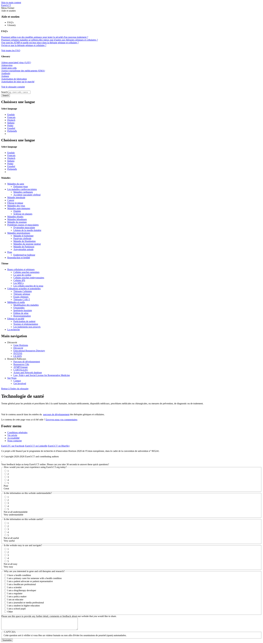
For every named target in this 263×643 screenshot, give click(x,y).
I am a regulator (14, 593)
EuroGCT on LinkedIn (36, 446)
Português (12, 131)
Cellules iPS (19, 280)
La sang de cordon (22, 275)
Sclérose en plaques (22, 214)
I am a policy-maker (16, 596)
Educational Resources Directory (29, 350)
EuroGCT (6, 5)
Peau (9, 252)
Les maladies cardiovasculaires (22, 189)
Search (4, 92)
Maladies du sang (15, 183)
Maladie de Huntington (24, 241)
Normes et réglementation (25, 324)
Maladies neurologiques (18, 233)
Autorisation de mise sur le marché (17, 81)
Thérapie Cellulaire (22, 291)
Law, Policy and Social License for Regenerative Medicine (41, 375)
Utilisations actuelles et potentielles (24, 288)
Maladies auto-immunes (18, 208)
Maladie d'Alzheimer (23, 235)
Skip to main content (11, 2)
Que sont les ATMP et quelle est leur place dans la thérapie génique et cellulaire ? (40, 42)
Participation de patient (24, 321)
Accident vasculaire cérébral (26, 194)
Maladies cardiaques (23, 192)
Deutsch (11, 120)
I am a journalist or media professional (25, 602)
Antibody (5, 73)
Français (11, 117)
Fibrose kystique (15, 203)
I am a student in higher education (23, 605)
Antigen (5, 76)
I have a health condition (19, 575)
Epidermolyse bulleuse (24, 255)
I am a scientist (14, 587)
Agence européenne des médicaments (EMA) (23, 70)
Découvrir (18, 348)
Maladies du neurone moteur (27, 244)
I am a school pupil (16, 608)
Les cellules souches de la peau (28, 286)
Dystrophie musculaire (24, 227)
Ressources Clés (21, 364)
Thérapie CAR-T (21, 299)
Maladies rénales (15, 216)
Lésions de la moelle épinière (27, 230)
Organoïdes (19, 307)
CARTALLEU (20, 369)
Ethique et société (15, 318)
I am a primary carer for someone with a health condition (34, 578)
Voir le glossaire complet (13, 86)
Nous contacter (14, 440)
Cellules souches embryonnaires (28, 277)
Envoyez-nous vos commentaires (61, 419)
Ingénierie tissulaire (22, 310)
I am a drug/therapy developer (21, 590)
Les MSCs (18, 283)
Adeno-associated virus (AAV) (16, 62)
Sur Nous (11, 378)
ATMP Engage (20, 367)
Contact (17, 380)
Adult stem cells (9, 68)
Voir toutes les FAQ (10, 50)
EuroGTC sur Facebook (13, 446)
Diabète (17, 211)
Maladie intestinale (16, 197)
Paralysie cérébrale (22, 238)
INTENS (17, 353)
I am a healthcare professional (21, 584)
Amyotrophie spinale (23, 249)
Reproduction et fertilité (18, 257)
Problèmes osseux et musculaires (23, 224)
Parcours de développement (26, 361)
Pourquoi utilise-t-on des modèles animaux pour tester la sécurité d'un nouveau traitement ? (44, 37)
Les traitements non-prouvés (26, 327)
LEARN (17, 356)
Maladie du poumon (17, 222)
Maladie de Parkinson (23, 246)
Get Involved (19, 383)
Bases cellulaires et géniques (21, 269)
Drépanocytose (20, 186)
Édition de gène (20, 313)
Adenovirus (6, 65)
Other (10, 611)
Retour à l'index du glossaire (14, 388)
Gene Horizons (20, 345)
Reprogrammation (22, 316)
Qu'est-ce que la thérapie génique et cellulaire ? (23, 45)
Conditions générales (17, 432)
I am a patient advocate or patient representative (30, 581)
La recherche (13, 329)
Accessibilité (13, 438)
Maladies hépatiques (17, 219)
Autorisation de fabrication (14, 79)
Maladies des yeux (16, 205)
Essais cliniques (20, 296)
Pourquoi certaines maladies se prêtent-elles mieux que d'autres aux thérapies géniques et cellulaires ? (49, 40)
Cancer (10, 200)
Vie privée (12, 435)
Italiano (10, 122)
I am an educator (15, 599)
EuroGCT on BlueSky (59, 446)
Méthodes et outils (16, 302)
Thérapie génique (21, 294)
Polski (10, 125)
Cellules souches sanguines (26, 272)
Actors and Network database (27, 372)
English (11, 114)
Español (11, 128)
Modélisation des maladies (26, 305)
